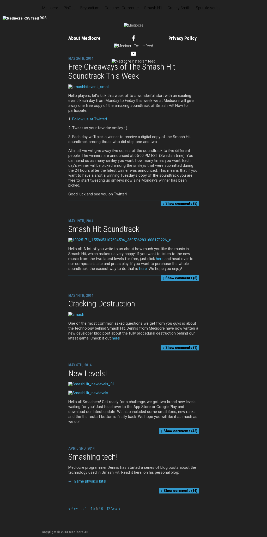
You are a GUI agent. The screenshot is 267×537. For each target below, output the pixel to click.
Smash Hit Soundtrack (103, 229)
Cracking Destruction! (102, 303)
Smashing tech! (93, 457)
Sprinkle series (208, 7)
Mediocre (50, 7)
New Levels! (87, 373)
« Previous (76, 508)
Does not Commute (122, 7)
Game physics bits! (90, 481)
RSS (43, 18)
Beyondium (89, 7)
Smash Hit (153, 7)
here (159, 258)
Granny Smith (178, 7)
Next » (115, 508)
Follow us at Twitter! (89, 119)
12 (108, 508)
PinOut (69, 7)
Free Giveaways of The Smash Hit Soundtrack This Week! (121, 71)
